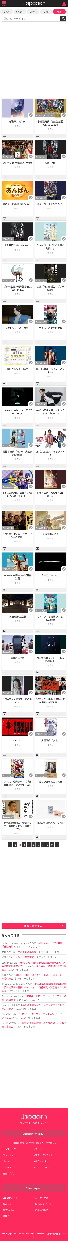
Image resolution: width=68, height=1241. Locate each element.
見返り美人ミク (50, 534)
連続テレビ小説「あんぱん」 (18, 204)
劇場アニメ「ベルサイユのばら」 (50, 494)
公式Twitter (8, 1209)
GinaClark (7, 1014)
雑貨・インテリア (43, 1155)
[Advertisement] (34, 60)
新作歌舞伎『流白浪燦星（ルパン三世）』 (50, 123)
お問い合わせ (41, 1209)
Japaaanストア (10, 1197)
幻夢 (4, 957)
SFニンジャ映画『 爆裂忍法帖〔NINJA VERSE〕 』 (50, 700)
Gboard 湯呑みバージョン (50, 822)
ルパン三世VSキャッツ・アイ (50, 453)
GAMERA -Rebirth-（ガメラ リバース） (17, 411)
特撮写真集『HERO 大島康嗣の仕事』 (17, 453)
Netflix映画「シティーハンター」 (50, 370)
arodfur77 (7, 1023)
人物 (46, 11)
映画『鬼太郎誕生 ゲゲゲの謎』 (50, 288)
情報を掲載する (33, 925)
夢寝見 (5, 952)
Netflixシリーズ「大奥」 (18, 327)
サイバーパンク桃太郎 (50, 327)
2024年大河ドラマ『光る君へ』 (17, 700)
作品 (59, 11)
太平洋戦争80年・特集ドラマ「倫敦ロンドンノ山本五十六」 (17, 826)
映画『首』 (50, 162)
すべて (7, 11)
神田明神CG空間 (17, 616)
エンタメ (7, 1167)
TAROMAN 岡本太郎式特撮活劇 (18, 576)
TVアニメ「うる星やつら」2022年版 (50, 618)
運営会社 (7, 1216)
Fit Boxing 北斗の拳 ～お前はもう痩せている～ (17, 494)
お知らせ (7, 1203)
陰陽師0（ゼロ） (17, 121)
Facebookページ (43, 1203)
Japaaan (34, 3)
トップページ (9, 1149)
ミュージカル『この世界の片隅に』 (50, 246)
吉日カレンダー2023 (17, 369)
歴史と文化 (8, 1173)
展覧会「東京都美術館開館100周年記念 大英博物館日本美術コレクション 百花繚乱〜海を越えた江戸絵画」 (34, 966)
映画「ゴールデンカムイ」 (50, 204)
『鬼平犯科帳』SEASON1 (17, 245)
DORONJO (17, 740)
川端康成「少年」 (50, 740)
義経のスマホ (17, 657)
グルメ (6, 1161)
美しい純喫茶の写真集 (50, 781)
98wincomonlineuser (13, 984)
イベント (20, 11)
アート (38, 1149)
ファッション (9, 1155)
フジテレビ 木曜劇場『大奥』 (18, 162)
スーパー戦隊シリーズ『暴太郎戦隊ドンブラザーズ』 (17, 783)
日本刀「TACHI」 (50, 575)
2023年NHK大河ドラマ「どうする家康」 (17, 535)
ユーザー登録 (41, 1197)
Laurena (6, 962)
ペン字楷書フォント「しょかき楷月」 (50, 659)
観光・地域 (40, 1161)
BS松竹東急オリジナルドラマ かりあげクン (50, 411)
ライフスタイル (42, 1167)
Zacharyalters (9, 996)
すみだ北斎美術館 (27, 952)
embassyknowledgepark (15, 943)
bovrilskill (7, 1005)
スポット (33, 11)
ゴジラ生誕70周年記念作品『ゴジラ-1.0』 (17, 288)
